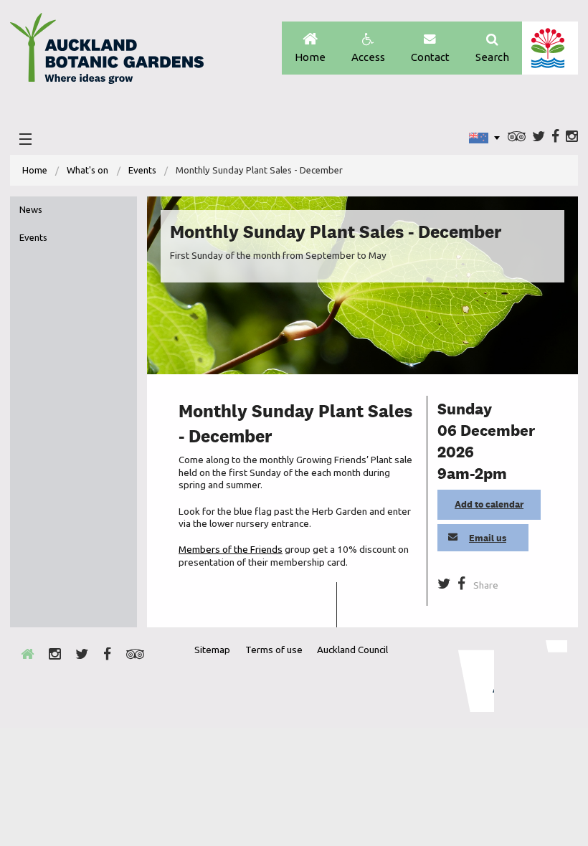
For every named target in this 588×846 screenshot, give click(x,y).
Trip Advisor (517, 137)
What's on (87, 170)
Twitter (538, 137)
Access (368, 57)
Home (310, 57)
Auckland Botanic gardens (107, 52)
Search (492, 57)
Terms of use (274, 649)
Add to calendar (489, 504)
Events (142, 170)
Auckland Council (549, 48)
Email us (487, 538)
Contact (430, 57)
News (30, 209)
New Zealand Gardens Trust (538, 676)
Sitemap (212, 649)
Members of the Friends (231, 549)
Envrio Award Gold (466, 676)
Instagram (572, 137)
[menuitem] (34, 170)
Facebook (555, 137)
